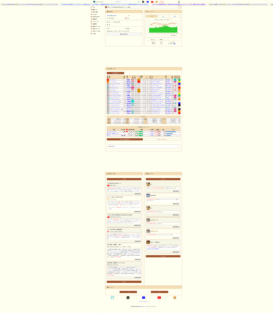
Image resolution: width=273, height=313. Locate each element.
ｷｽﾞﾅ (153, 91)
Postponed (154, 99)
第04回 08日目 (111, 15)
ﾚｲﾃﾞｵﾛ (153, 111)
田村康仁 (168, 91)
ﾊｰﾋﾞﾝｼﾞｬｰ (154, 85)
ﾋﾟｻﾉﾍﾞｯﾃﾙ (160, 79)
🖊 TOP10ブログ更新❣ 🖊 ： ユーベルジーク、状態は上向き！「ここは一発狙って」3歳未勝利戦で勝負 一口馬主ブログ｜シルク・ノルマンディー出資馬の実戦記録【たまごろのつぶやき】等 (98, 4)
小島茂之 (168, 105)
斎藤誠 (168, 79)
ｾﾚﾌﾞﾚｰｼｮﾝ (159, 103)
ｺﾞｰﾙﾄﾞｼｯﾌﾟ (154, 93)
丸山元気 (129, 107)
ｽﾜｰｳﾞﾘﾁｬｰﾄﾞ (154, 101)
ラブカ (113, 89)
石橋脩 (128, 85)
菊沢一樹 (129, 109)
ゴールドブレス (115, 93)
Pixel (108, 135)
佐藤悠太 (168, 113)
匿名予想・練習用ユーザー (113, 133)
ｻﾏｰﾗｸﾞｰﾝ (160, 109)
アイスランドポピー (116, 95)
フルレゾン (114, 81)
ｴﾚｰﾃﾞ (158, 85)
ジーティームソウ (116, 83)
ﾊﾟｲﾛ (153, 113)
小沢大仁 (129, 89)
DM (140, 306)
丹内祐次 (129, 97)
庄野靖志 (168, 101)
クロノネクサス (115, 111)
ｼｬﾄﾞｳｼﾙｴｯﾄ (162, 105)
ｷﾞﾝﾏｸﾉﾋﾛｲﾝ (160, 101)
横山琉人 (129, 105)
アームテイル (115, 87)
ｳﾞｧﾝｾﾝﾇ (153, 97)
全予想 (151, 131)
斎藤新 (128, 79)
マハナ (113, 85)
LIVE (162, 2)
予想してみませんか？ (162, 139)
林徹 (168, 97)
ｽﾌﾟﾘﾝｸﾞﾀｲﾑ (157, 113)
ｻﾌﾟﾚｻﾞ (156, 91)
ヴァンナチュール (116, 97)
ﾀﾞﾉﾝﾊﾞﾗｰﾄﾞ (154, 87)
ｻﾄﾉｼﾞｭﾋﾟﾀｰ (162, 107)
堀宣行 (168, 107)
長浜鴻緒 (129, 103)
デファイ (114, 79)
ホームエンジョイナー (112, 131)
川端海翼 (129, 101)
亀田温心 (129, 81)
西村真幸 (168, 83)
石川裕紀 (129, 87)
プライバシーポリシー (144, 301)
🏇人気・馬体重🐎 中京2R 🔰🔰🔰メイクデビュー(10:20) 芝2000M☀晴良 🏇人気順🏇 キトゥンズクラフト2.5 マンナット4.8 (230, 4)
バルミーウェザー (116, 113)
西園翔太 (168, 93)
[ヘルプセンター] (157, 2)
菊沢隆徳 (168, 103)
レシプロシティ (115, 91)
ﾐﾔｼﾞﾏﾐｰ (158, 89)
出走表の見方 (111, 146)
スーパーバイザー (116, 103)
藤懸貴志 (129, 111)
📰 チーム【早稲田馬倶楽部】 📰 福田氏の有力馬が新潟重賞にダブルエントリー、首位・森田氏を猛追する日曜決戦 (172, 4)
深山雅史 (168, 109)
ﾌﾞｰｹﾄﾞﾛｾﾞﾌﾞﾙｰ (161, 93)
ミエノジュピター (116, 107)
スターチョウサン (116, 105)
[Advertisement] (143, 57)
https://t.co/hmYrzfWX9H (153, 248)
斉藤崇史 (168, 111)
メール (145, 306)
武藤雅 (128, 95)
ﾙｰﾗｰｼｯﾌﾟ (154, 103)
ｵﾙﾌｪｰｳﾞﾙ (154, 81)
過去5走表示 (115, 73)
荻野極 (128, 93)
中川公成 (168, 95)
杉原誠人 (129, 91)
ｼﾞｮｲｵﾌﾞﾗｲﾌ (158, 97)
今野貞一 (168, 89)
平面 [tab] (163, 16)
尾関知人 (168, 99)
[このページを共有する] (180, 7)
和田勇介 (168, 87)
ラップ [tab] (151, 16)
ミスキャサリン (115, 101)
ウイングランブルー (116, 109)
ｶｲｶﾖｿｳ (158, 81)
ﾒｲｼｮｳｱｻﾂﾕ (160, 87)
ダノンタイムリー (116, 99)
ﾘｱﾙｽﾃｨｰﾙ (154, 89)
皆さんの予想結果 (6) (125, 139)
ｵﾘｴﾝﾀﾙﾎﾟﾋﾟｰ (159, 95)
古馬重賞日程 (124, 34)
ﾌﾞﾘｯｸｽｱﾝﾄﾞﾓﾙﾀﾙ (155, 105)
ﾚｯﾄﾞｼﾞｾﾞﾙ (159, 83)
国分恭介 (129, 83)
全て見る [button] (124, 179)
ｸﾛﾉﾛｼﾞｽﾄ (158, 111)
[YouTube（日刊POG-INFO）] (152, 2)
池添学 (168, 81)
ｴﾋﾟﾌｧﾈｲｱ (154, 83)
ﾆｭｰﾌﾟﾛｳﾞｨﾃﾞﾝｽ (161, 99)
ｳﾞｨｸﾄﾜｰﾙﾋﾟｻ (154, 79)
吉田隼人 (129, 99)
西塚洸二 (129, 113)
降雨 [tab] (175, 16)
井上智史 (168, 85)
